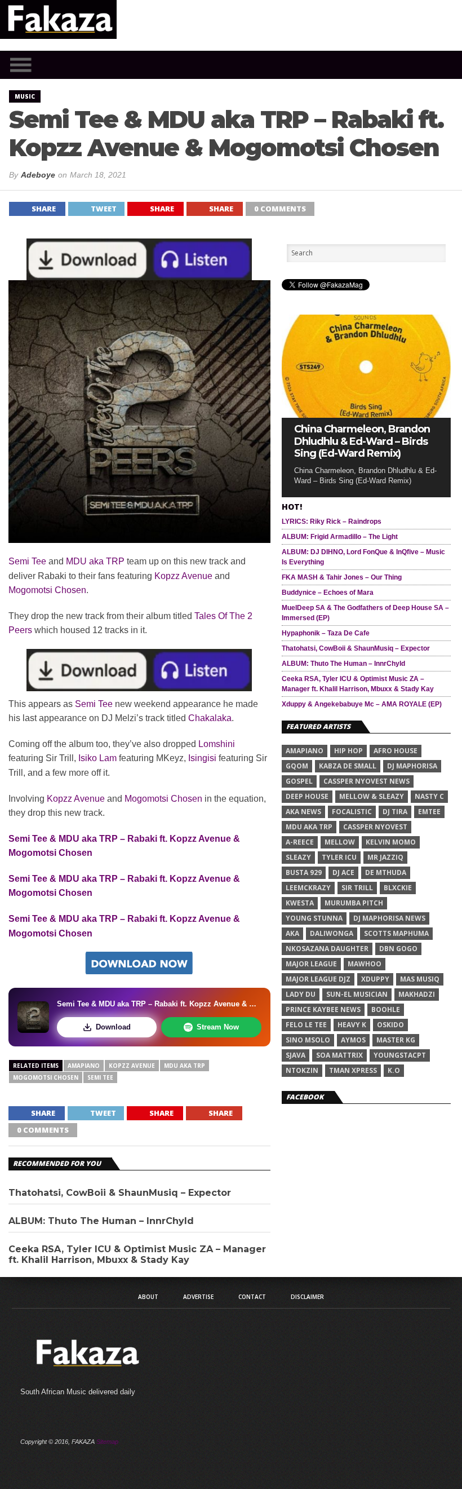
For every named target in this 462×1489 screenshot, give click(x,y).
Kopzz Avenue (183, 576)
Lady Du (301, 994)
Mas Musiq (419, 979)
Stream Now (218, 1027)
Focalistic (352, 811)
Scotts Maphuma (396, 933)
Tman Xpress (353, 1070)
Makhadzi (416, 994)
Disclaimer (307, 1297)
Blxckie (398, 887)
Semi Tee (27, 561)
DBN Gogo (398, 948)
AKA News (303, 811)
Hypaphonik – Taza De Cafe (326, 633)
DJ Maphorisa (412, 766)
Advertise (198, 1297)
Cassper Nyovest (375, 827)
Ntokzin (302, 1070)
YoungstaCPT (400, 1055)
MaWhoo (364, 964)
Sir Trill (357, 887)
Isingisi (202, 758)
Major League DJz (318, 979)
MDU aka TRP (95, 561)
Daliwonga (331, 933)
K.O (394, 1070)
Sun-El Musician (357, 994)
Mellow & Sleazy (371, 796)
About (148, 1297)
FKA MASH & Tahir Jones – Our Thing (342, 577)
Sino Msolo (308, 1040)
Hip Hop (348, 750)
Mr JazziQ (385, 857)
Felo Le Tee (306, 1025)
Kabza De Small (347, 766)
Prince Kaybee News (323, 1009)
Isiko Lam (97, 758)
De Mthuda (385, 872)
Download (113, 1027)
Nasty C (429, 796)
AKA (292, 933)
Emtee (429, 811)
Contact (252, 1297)
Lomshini (216, 744)
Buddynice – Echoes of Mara (328, 593)
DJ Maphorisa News (389, 918)
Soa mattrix (339, 1055)
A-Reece (300, 842)
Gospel (299, 781)
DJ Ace (343, 872)
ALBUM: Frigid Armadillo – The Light (340, 537)
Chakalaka (210, 718)
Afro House (395, 750)
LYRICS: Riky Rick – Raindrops (331, 521)
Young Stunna (314, 918)
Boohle (385, 1009)
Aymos (353, 1040)
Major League (311, 964)
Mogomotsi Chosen (47, 590)
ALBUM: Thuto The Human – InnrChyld (101, 1221)
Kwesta (300, 903)
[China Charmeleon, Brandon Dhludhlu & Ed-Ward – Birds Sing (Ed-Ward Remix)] (366, 414)
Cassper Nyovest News (366, 781)
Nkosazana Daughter (327, 948)
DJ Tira (395, 811)
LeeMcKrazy (308, 887)
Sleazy (298, 857)
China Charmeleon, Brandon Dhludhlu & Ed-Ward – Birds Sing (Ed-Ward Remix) (362, 441)
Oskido (390, 1025)
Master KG (395, 1040)
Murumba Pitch (354, 903)
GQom (297, 766)
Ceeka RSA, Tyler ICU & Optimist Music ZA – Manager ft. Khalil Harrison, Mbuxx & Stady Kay (137, 1254)
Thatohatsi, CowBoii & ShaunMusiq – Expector (119, 1192)
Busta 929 (304, 872)
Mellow (340, 842)
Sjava (295, 1055)
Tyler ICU (339, 857)
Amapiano (84, 1066)
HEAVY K (351, 1025)
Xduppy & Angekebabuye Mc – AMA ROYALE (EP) (362, 704)
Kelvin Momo (391, 842)
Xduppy (375, 979)
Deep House (307, 796)
